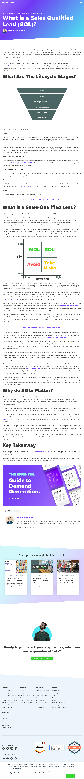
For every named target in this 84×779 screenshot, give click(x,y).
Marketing (16, 511)
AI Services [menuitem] (23, 690)
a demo (62, 218)
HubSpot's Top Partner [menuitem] (58, 702)
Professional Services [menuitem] (26, 702)
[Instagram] (16, 748)
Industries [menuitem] (39, 688)
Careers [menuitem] (54, 700)
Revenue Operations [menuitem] (7, 690)
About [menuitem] (54, 688)
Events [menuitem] (3, 720)
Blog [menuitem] (3, 716)
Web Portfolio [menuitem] (5, 725)
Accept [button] (70, 776)
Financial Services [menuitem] (41, 693)
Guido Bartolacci (20, 31)
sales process (26, 186)
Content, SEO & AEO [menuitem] (7, 707)
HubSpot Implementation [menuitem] (27, 695)
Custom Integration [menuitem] (25, 698)
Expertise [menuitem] (5, 688)
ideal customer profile (10, 299)
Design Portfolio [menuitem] (6, 728)
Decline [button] (78, 776)
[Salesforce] (7, 758)
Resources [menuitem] (5, 713)
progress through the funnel (56, 337)
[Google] (11, 758)
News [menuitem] (54, 698)
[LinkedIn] (33, 528)
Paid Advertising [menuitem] (6, 705)
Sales (9, 511)
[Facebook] (7, 748)
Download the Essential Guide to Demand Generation (42, 200)
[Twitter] (3, 748)
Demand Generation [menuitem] (7, 698)
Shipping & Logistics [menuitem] (42, 698)
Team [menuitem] (53, 695)
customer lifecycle (42, 452)
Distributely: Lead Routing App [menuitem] (61, 707)
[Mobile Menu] (81, 2)
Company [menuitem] (55, 693)
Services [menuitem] (23, 688)
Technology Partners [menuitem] (58, 705)
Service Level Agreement (11, 66)
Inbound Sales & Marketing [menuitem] (9, 700)
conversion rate (8, 419)
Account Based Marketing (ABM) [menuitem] (11, 695)
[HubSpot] (3, 758)
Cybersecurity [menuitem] (40, 700)
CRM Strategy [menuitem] (5, 693)
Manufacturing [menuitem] (40, 707)
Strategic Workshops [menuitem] (26, 700)
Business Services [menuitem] (41, 705)
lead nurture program (32, 369)
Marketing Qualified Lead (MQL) (21, 163)
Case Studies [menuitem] (5, 723)
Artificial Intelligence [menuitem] (42, 702)
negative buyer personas (69, 306)
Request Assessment (42, 658)
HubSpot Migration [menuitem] (25, 693)
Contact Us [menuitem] (55, 690)
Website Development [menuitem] (8, 702)
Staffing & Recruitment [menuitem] (42, 695)
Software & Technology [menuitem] (42, 690)
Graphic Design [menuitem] (6, 710)
